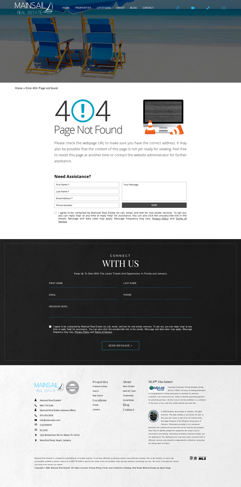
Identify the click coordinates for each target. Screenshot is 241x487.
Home (66, 8)
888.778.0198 (76, 461)
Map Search (98, 396)
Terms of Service (103, 332)
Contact (148, 8)
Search (96, 391)
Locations (104, 8)
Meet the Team (129, 391)
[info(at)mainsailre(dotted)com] (192, 8)
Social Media (128, 400)
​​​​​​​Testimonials (128, 396)
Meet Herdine (128, 386)
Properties (83, 8)
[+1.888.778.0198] (207, 8)
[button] (223, 8)
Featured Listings (100, 386)
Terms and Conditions (113, 468)
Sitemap (127, 468)
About (120, 8)
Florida (95, 405)
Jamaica (96, 410)
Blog (133, 8)
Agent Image (165, 468)
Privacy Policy (160, 218)
